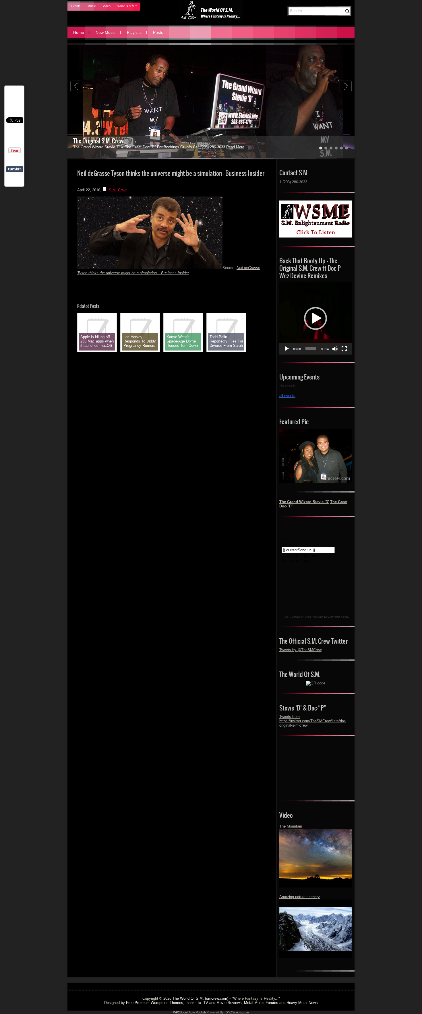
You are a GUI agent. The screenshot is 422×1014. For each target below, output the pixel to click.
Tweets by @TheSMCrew (300, 650)
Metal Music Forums (261, 1003)
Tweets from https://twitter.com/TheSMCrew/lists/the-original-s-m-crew (312, 721)
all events (287, 396)
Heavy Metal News (302, 1003)
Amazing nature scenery (299, 897)
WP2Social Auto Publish (189, 1012)
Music (92, 6)
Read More (221, 147)
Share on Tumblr (15, 169)
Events (76, 6)
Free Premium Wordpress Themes (154, 1003)
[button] (315, 318)
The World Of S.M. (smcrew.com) (200, 998)
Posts (158, 32)
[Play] (287, 349)
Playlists (134, 32)
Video (107, 6)
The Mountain (290, 826)
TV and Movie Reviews (222, 1003)
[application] (315, 318)
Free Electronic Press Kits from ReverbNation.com (316, 616)
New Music (105, 32)
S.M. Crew (117, 190)
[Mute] (335, 349)
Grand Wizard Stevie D (98, 141)
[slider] (310, 348)
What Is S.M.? (127, 6)
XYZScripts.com (237, 1012)
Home (78, 32)
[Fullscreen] (344, 349)
